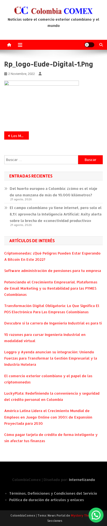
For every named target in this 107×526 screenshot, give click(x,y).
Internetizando (82, 479)
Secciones (54, 521)
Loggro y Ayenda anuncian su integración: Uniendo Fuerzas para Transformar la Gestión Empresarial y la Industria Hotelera (50, 358)
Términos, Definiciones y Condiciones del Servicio (53, 493)
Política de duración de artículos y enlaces (46, 500)
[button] (96, 515)
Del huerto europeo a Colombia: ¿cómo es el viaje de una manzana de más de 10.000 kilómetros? (53, 191)
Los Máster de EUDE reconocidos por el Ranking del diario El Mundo (20, 136)
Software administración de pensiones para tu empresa (52, 270)
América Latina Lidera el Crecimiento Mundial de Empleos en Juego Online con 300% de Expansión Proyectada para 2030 (48, 417)
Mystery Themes (83, 515)
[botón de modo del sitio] (89, 44)
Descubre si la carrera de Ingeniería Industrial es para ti (53, 323)
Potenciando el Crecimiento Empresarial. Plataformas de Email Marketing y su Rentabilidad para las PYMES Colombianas (50, 288)
